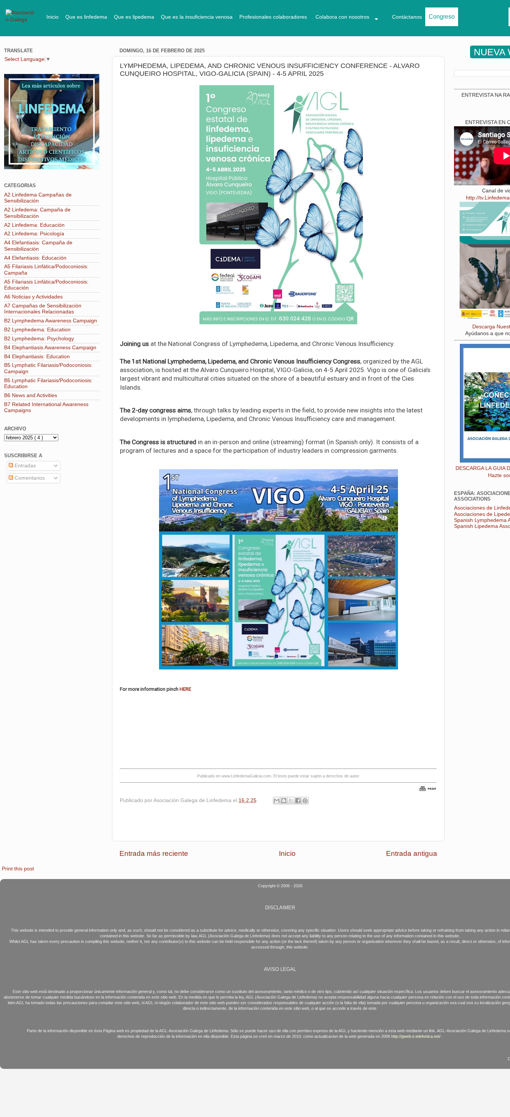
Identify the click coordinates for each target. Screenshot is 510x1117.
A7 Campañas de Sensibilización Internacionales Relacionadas (42, 309)
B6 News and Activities (30, 395)
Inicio (52, 17)
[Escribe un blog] (283, 800)
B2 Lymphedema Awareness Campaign (50, 321)
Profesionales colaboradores (273, 17)
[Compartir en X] (291, 800)
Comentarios (29, 478)
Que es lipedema (134, 17)
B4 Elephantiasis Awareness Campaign (50, 347)
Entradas (24, 465)
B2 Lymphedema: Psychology (39, 338)
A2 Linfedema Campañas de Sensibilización (38, 198)
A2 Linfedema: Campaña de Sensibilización (37, 213)
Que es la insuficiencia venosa (197, 17)
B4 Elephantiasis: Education (37, 356)
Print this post (18, 869)
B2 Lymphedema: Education (37, 329)
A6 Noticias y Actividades (33, 297)
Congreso (442, 16)
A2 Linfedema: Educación (34, 225)
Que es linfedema (86, 17)
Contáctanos (407, 17)
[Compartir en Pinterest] (305, 800)
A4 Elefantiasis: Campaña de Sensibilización (38, 245)
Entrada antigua (411, 853)
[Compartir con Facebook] (298, 800)
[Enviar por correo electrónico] (276, 800)
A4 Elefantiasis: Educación (35, 258)
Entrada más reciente (153, 853)
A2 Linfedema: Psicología (34, 233)
